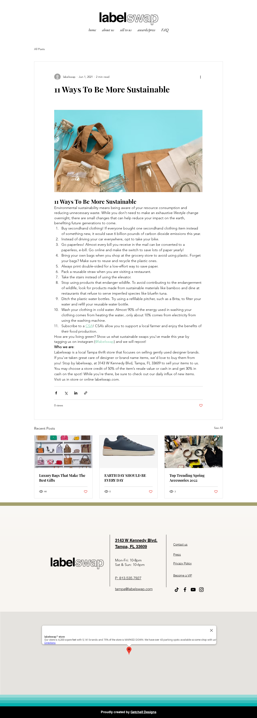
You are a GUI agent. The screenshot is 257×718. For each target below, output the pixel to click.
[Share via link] (86, 393)
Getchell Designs (143, 712)
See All (218, 428)
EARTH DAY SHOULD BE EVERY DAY (125, 478)
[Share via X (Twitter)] (66, 393)
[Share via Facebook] (56, 393)
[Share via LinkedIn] (76, 393)
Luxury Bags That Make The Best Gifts (62, 478)
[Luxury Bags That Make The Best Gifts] (63, 451)
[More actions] (200, 76)
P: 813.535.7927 (128, 578)
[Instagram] (201, 590)
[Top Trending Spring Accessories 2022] (194, 451)
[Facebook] (185, 590)
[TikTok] (177, 590)
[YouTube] (193, 590)
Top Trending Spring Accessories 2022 (187, 478)
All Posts (39, 49)
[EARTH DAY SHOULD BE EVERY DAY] (129, 451)
